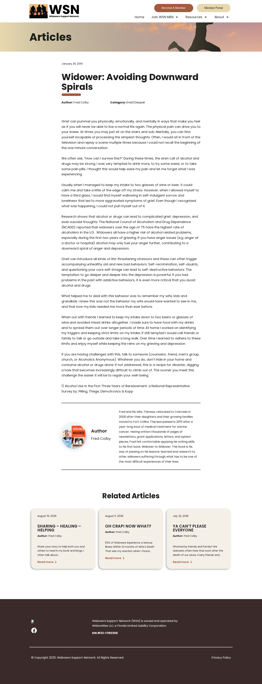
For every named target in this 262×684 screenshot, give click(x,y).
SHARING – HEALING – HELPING (59, 528)
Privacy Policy (221, 658)
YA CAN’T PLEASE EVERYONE (189, 528)
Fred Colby (101, 438)
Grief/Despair (135, 102)
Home (139, 17)
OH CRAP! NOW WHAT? (128, 526)
